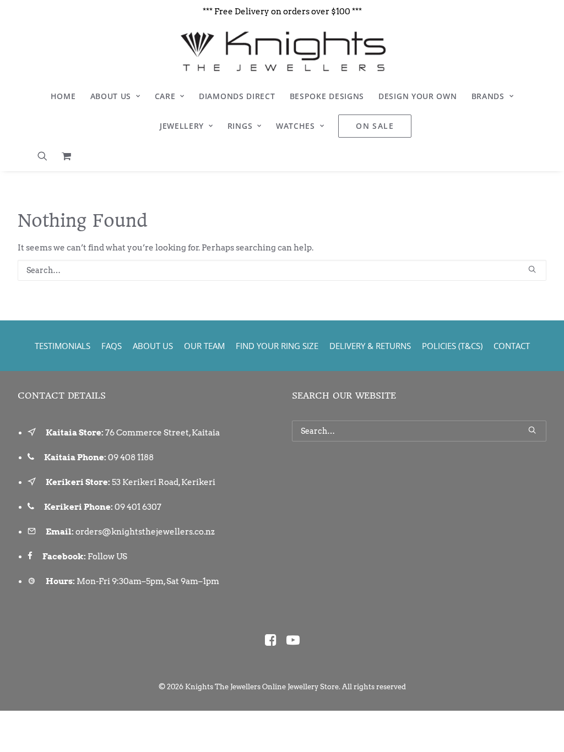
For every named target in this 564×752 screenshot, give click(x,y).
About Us (111, 96)
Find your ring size (277, 345)
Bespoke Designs (327, 96)
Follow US (107, 557)
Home (63, 96)
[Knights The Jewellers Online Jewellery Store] (281, 51)
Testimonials (62, 345)
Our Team (204, 345)
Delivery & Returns (370, 345)
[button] (46, 156)
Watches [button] (295, 126)
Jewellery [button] (182, 126)
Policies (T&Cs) (452, 345)
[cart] (64, 156)
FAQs (111, 345)
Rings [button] (240, 126)
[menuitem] (63, 96)
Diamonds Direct (237, 96)
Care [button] (165, 96)
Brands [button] (488, 96)
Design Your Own (417, 96)
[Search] (282, 270)
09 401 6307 (138, 507)
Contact (512, 345)
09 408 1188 (131, 457)
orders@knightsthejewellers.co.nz (145, 532)
